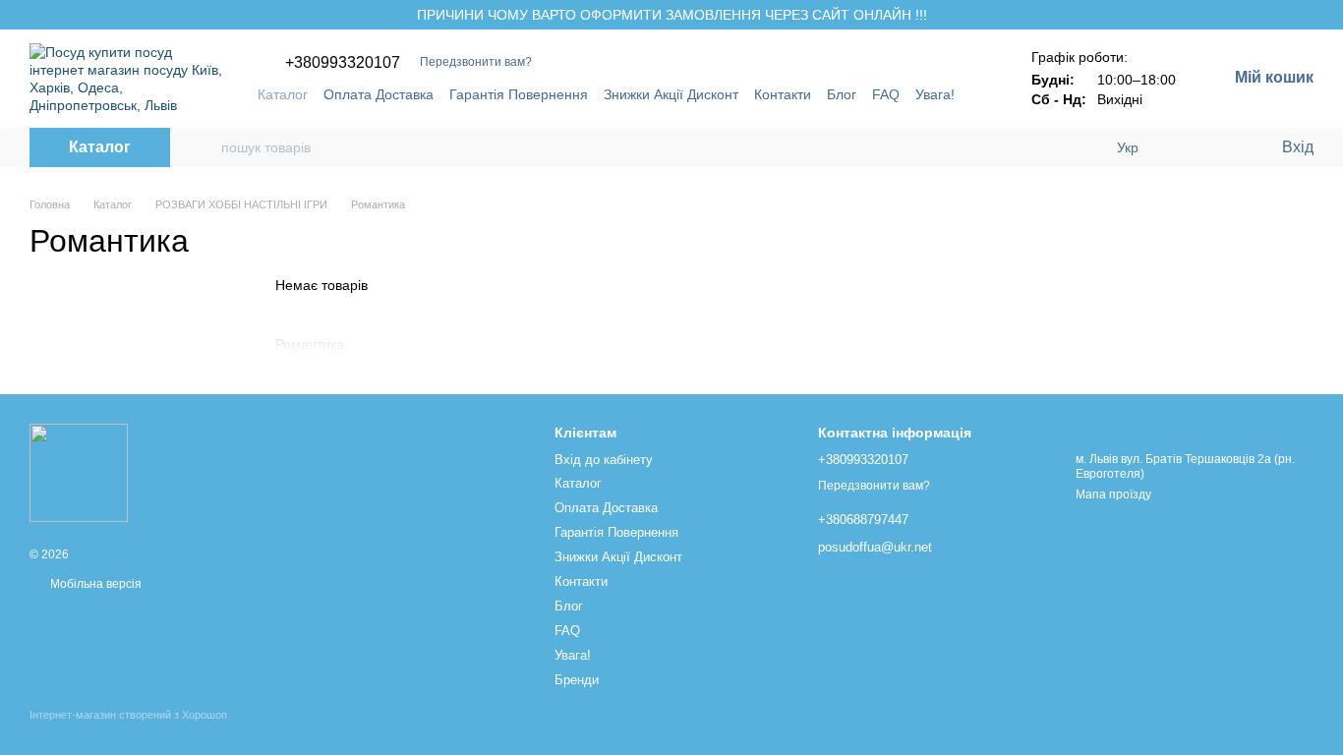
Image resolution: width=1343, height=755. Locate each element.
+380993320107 (342, 63)
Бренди (577, 679)
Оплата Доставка (378, 94)
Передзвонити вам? (476, 62)
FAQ (886, 94)
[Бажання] (1225, 147)
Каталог (283, 94)
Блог (841, 94)
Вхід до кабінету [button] (604, 459)
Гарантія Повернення (518, 94)
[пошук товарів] (205, 147)
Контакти (782, 94)
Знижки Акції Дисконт (671, 94)
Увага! (935, 94)
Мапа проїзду (1113, 494)
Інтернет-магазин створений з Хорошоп (128, 715)
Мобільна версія (94, 584)
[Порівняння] (1186, 147)
